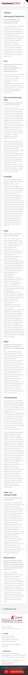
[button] (24, 3)
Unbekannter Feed (10, 609)
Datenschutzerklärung (16, 671)
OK (6, 671)
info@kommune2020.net (7, 663)
